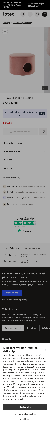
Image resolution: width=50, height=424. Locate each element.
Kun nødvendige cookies (25, 414)
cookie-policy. (19, 399)
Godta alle (25, 407)
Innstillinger (25, 419)
